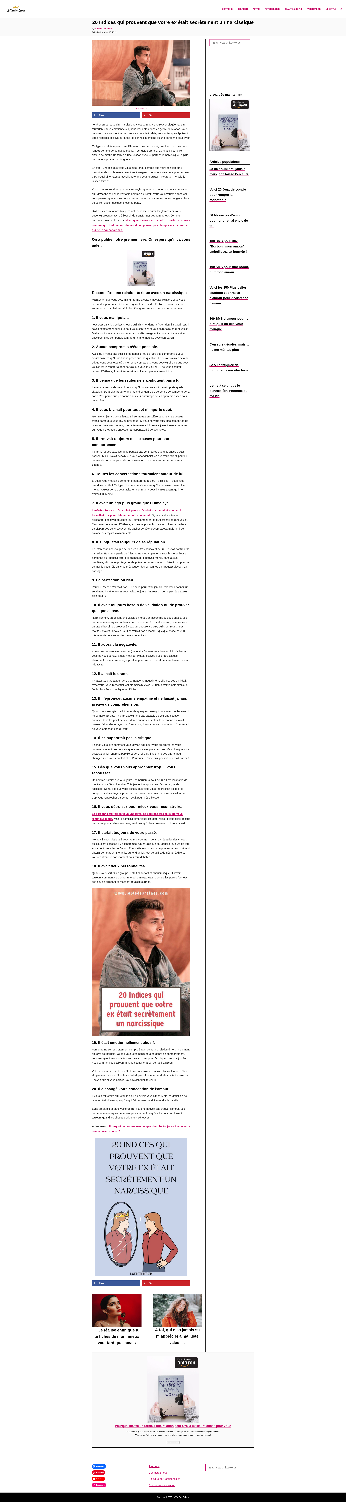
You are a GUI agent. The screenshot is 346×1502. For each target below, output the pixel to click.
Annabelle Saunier (103, 28)
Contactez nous (158, 1472)
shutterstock (141, 108)
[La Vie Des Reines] (47, 9)
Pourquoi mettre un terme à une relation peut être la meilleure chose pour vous (173, 1426)
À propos (154, 1466)
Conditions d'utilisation (162, 1485)
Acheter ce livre (173, 1442)
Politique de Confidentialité (164, 1478)
